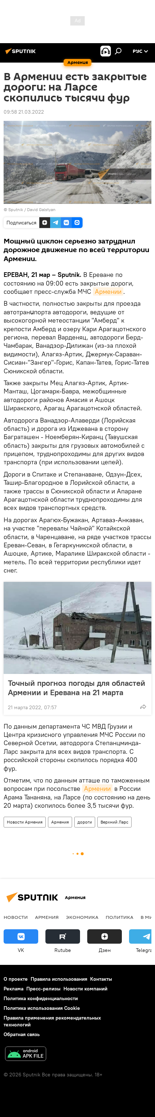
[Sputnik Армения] (22, 54)
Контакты (101, 979)
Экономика (82, 917)
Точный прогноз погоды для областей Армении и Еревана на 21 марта (76, 687)
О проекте (16, 979)
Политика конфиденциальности (41, 998)
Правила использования (59, 979)
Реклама (13, 988)
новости (16, 917)
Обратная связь (22, 1034)
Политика (119, 917)
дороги (85, 822)
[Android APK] (25, 1055)
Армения (60, 822)
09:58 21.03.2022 (24, 112)
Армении (108, 291)
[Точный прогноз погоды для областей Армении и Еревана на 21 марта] (77, 628)
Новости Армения (25, 822)
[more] (143, 706)
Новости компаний (85, 988)
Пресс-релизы (43, 988)
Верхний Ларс (114, 822)
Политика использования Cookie (42, 1008)
